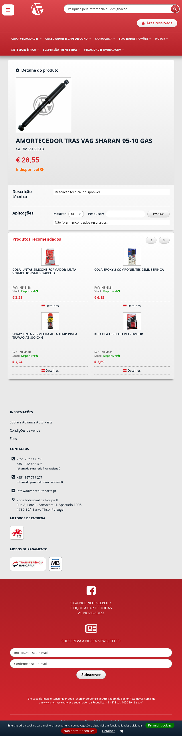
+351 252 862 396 (29, 464)
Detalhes (108, 731)
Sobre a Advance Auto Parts (31, 422)
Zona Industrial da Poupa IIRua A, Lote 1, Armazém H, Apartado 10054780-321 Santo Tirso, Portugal (49, 505)
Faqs (13, 438)
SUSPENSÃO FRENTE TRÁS (60, 50)
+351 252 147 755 (29, 459)
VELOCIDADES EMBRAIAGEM (103, 50)
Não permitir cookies (79, 731)
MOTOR (160, 39)
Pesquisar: (96, 214)
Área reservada (158, 23)
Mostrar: (60, 214)
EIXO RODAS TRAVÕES (134, 39)
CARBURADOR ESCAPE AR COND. (67, 39)
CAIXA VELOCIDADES (25, 39)
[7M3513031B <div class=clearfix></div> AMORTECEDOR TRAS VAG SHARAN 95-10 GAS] (43, 104)
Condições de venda (25, 430)
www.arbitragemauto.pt (57, 702)
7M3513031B (33, 149)
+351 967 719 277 (29, 477)
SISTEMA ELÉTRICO (24, 50)
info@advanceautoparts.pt (36, 491)
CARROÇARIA (104, 39)
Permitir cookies (160, 725)
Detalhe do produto (39, 70)
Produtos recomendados (36, 239)
